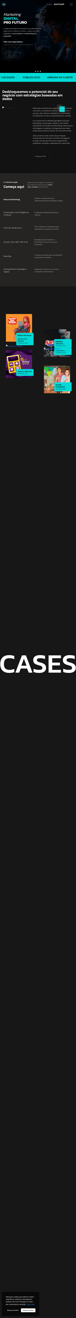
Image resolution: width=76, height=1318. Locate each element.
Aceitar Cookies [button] (28, 1310)
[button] (35, 71)
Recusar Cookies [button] (13, 1310)
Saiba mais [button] (31, 1304)
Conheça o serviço (12, 39)
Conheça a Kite (40, 156)
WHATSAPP (59, 4)
